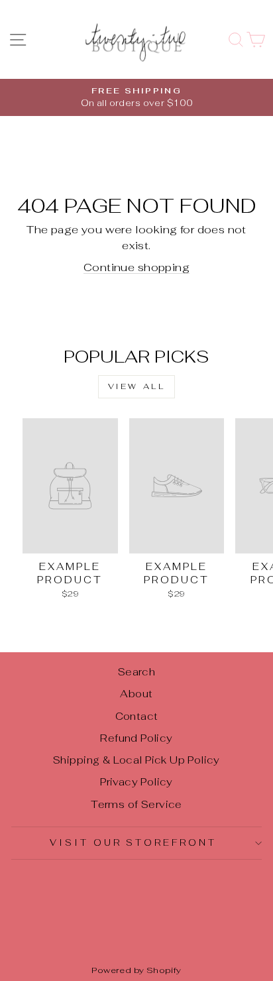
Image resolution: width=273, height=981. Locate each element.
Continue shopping (136, 267)
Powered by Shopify (136, 970)
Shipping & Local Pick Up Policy (136, 760)
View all (137, 386)
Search (136, 671)
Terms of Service (136, 804)
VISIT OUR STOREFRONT (133, 842)
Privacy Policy (136, 782)
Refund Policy (136, 738)
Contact (136, 716)
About (136, 693)
